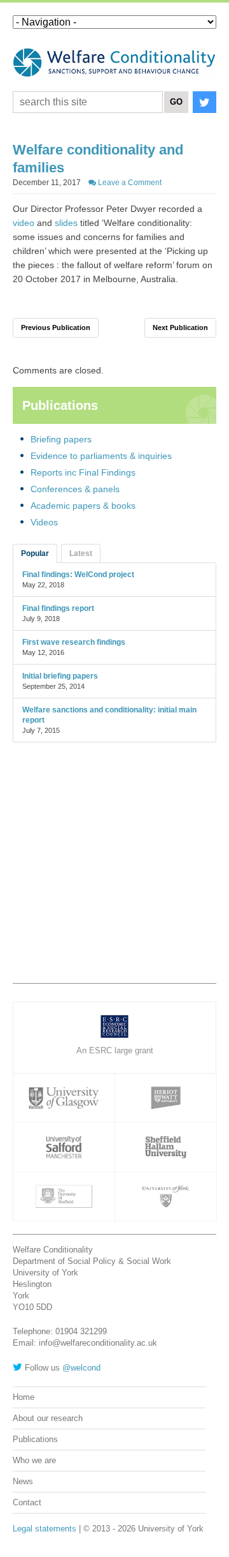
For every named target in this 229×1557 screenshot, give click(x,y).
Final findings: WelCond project (78, 574)
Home (23, 1397)
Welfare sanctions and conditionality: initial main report (109, 715)
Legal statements (44, 1528)
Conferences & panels (75, 489)
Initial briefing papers (60, 676)
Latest (80, 553)
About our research (48, 1418)
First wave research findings (73, 642)
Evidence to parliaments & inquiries (101, 456)
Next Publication (180, 327)
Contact (27, 1502)
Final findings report (58, 608)
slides (66, 223)
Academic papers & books (83, 505)
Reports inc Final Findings (83, 472)
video (23, 223)
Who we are (34, 1460)
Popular (35, 553)
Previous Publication (55, 327)
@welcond (81, 1368)
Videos (44, 522)
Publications (35, 1439)
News (23, 1481)
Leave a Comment (129, 182)
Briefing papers (61, 439)
